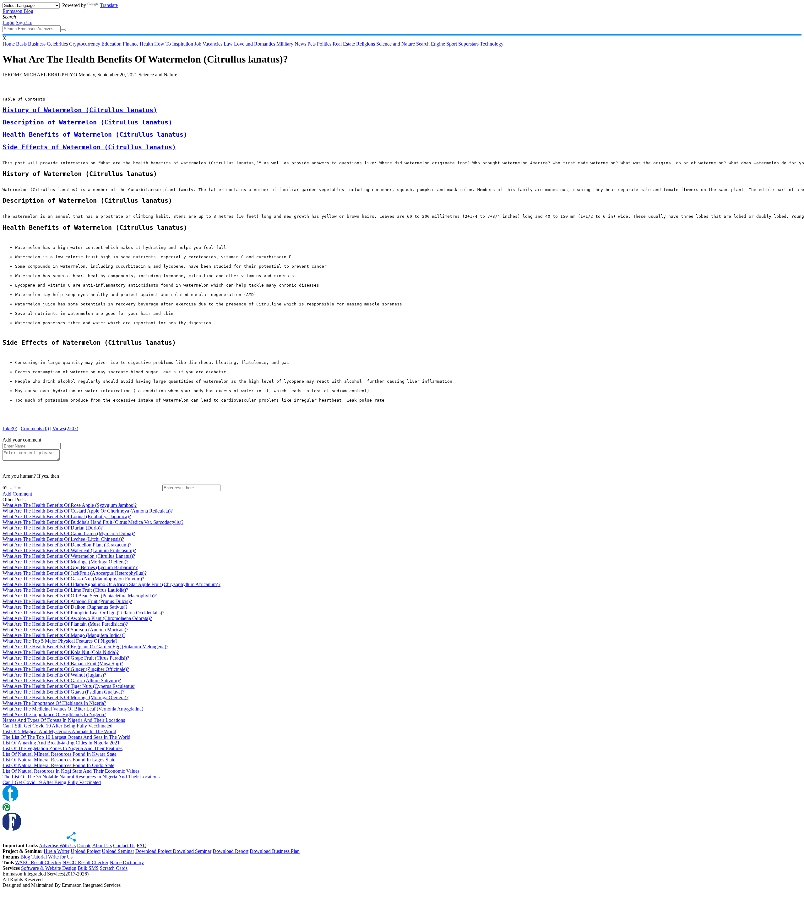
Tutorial (39, 856)
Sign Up (24, 22)
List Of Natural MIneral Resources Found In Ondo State (58, 765)
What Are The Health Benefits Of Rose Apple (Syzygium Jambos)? (70, 505)
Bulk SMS (88, 868)
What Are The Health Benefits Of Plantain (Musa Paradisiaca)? (65, 624)
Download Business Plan (275, 851)
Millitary (284, 44)
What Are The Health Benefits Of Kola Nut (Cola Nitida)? (61, 652)
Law (228, 44)
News (300, 44)
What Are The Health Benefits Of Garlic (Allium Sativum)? (62, 680)
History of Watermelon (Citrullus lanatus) (80, 110)
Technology (491, 44)
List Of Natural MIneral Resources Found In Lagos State (59, 759)
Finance (131, 44)
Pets (311, 44)
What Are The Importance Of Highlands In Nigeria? (54, 703)
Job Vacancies (208, 44)
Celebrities (57, 44)
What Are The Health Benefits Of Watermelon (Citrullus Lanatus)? (69, 556)
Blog (25, 856)
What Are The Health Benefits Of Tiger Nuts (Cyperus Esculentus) (69, 686)
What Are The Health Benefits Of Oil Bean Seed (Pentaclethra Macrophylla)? (80, 595)
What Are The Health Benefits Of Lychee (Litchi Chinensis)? (63, 539)
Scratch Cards (114, 868)
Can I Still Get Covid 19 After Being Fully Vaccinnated (57, 725)
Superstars (468, 44)
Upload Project (85, 851)
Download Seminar (192, 851)
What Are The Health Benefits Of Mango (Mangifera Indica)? (64, 635)
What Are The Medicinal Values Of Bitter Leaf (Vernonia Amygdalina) (73, 708)
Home (9, 44)
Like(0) (10, 428)
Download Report (230, 851)
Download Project (154, 851)
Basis (21, 44)
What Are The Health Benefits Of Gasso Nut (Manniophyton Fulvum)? (73, 578)
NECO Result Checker (85, 862)
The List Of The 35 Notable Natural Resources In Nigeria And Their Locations (81, 776)
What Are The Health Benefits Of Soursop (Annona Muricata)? (65, 629)
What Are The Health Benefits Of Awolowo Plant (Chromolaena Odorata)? (77, 618)
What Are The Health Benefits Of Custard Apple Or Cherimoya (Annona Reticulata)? (88, 510)
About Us (102, 845)
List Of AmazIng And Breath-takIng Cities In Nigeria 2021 (61, 742)
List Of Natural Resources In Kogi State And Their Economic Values (71, 771)
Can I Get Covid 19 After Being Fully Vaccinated (52, 782)
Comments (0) (35, 428)
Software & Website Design (48, 868)
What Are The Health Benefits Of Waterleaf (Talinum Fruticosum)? (69, 550)
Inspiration (182, 44)
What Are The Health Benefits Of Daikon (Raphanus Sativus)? (65, 607)
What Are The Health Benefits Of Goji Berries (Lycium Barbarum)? (70, 567)
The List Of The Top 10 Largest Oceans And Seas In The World (66, 737)
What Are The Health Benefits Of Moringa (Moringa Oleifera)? (65, 561)
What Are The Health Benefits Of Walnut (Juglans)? (54, 675)
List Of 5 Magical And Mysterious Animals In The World (59, 731)
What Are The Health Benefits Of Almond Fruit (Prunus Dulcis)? (67, 601)
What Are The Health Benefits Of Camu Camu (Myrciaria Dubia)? (69, 533)
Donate (84, 845)
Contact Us (124, 845)
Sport (451, 44)
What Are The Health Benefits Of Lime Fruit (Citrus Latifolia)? (65, 590)
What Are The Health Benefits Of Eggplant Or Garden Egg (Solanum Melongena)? (85, 646)
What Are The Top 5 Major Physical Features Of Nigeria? (60, 641)
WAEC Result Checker (38, 862)
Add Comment (17, 494)
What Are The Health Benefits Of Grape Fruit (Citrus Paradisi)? (66, 658)
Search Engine (430, 44)
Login (8, 22)
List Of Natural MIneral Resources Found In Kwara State (60, 754)
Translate (109, 5)
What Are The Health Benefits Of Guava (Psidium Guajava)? (63, 691)
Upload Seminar (118, 851)
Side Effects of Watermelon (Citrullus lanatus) (89, 147)
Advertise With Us (57, 845)
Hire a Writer (56, 851)
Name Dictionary (127, 862)
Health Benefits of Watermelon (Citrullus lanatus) (95, 134)
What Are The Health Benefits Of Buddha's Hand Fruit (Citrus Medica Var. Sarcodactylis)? (93, 522)
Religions (365, 44)
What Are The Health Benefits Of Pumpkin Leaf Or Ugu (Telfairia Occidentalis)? (83, 612)
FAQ (142, 845)
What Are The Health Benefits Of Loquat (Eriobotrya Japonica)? (67, 516)
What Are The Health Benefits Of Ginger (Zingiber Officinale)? (66, 669)
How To (162, 44)
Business (37, 44)
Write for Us (60, 856)
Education (111, 44)
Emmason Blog (18, 11)
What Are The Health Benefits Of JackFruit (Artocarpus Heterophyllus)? (75, 573)
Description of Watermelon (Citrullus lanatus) (87, 122)
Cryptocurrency (84, 44)
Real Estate (344, 44)
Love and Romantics (254, 44)
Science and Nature (395, 44)
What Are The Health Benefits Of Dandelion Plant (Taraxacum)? (67, 544)
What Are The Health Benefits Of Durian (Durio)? (53, 527)
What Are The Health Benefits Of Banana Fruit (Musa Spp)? (63, 663)
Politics (324, 44)
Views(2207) (65, 428)
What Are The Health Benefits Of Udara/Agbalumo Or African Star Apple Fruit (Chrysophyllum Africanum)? (111, 584)
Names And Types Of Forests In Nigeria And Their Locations (64, 720)
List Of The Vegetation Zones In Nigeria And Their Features (62, 748)
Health (146, 44)
